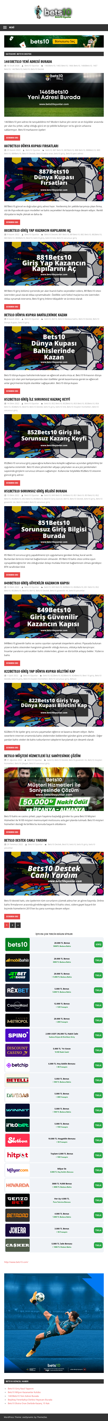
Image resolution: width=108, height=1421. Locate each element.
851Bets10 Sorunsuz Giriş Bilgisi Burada (35, 491)
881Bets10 (75, 234)
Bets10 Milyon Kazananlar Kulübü (24, 1392)
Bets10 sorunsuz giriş (67, 238)
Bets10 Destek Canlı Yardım (25, 840)
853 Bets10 (79, 403)
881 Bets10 (64, 234)
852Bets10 (68, 403)
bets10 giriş (59, 153)
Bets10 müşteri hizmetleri (79, 406)
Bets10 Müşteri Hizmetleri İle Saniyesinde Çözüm (42, 755)
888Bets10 (91, 150)
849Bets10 (68, 495)
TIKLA (98, 960)
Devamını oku (12, 137)
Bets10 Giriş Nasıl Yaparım (21, 1388)
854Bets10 (16, 406)
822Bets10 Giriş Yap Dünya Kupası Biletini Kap (39, 671)
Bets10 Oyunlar (32, 65)
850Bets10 (78, 587)
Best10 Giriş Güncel (53, 498)
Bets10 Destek (37, 69)
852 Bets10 (57, 403)
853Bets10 (89, 403)
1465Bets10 (49, 65)
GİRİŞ (98, 944)
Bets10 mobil (22, 502)
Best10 (29, 238)
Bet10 (54, 319)
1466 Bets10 (74, 65)
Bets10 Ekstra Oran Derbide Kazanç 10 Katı (29, 1403)
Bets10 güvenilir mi (59, 590)
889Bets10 (16, 153)
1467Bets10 (17, 69)
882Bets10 (97, 234)
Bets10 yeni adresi (74, 153)
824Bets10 (77, 675)
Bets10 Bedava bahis (68, 319)
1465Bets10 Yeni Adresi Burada (28, 61)
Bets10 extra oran (44, 153)
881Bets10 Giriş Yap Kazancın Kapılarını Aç (37, 230)
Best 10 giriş (88, 675)
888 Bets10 (80, 150)
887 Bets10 (58, 150)
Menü (11, 27)
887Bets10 (69, 150)
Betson (73, 679)
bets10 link (50, 238)
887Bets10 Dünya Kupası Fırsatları (31, 146)
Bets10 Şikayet (21, 763)
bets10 (26, 69)
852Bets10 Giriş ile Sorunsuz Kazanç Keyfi (37, 399)
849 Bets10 (57, 495)
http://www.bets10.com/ (16, 1262)
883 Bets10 (9, 238)
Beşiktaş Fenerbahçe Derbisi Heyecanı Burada (30, 1399)
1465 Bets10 (62, 65)
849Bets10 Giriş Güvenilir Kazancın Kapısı (36, 583)
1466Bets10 (86, 65)
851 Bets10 (79, 495)
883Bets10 (20, 238)
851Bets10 (89, 495)
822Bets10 (55, 675)
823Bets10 (66, 675)
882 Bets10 (86, 234)
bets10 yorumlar (77, 590)
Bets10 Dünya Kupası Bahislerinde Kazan (35, 315)
